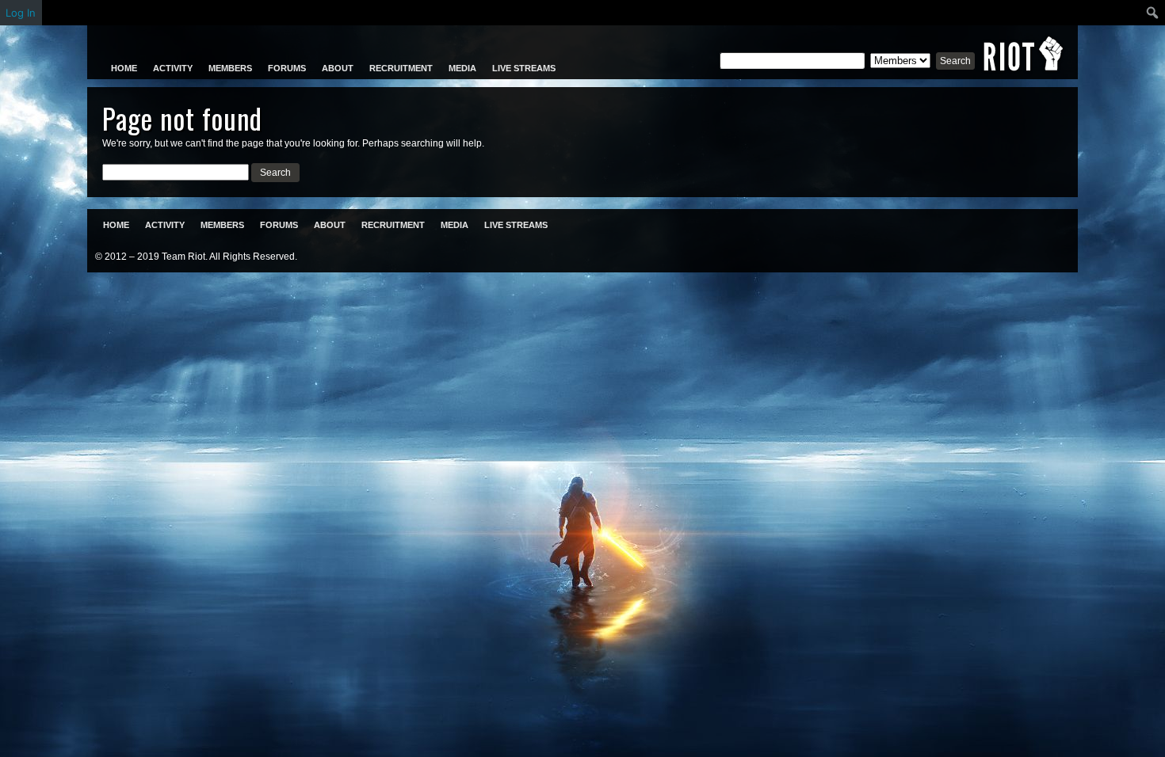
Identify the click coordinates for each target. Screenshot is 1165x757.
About (337, 68)
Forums (287, 68)
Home (124, 68)
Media (462, 68)
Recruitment (401, 68)
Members (230, 68)
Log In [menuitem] (21, 12)
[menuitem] (1152, 12)
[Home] (1023, 53)
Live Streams (524, 68)
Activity (173, 68)
